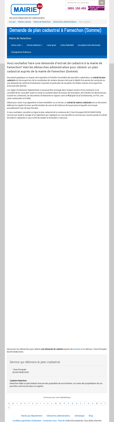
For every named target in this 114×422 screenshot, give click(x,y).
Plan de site (63, 420)
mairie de (79, 349)
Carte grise (51, 45)
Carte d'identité (67, 45)
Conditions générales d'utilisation (27, 420)
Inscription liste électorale (89, 45)
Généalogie (79, 416)
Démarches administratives (64, 22)
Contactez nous (50, 420)
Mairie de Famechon (42, 22)
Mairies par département (31, 416)
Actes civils (16, 45)
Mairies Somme (24, 22)
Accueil (12, 22)
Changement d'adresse (21, 52)
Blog (91, 416)
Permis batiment (34, 45)
